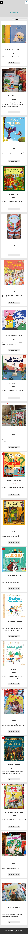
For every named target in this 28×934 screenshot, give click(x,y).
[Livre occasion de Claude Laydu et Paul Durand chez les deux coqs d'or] (14, 891)
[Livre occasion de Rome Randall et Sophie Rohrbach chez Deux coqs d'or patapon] (14, 367)
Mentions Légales (9, 930)
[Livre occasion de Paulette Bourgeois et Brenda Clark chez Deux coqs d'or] (14, 178)
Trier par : (9, 19)
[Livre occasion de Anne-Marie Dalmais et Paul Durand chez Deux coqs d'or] (14, 796)
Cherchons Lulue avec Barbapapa (14, 335)
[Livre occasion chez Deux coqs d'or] (14, 226)
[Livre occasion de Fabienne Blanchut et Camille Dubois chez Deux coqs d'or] (14, 272)
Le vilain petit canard (14, 383)
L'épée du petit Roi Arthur (14, 145)
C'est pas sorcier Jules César (14, 575)
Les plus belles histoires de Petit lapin (14, 812)
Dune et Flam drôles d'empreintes (13, 621)
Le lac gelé (14, 669)
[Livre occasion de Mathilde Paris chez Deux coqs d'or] (14, 464)
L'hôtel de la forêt (14, 860)
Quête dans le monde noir (14, 764)
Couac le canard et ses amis (14, 431)
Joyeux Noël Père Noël (14, 242)
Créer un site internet (14, 932)
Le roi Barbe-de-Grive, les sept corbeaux (14, 95)
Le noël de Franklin (14, 194)
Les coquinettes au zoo (14, 288)
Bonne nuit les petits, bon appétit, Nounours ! (14, 717)
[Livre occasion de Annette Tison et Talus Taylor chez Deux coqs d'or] (14, 320)
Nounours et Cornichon (14, 907)
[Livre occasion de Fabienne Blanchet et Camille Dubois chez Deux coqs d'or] (14, 606)
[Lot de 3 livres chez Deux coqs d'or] (14, 34)
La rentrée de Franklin (14, 528)
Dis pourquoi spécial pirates (14, 480)
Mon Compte (18, 930)
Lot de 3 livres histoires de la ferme (14, 49)
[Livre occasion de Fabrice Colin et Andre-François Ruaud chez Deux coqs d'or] (14, 748)
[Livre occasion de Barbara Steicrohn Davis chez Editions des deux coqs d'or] (14, 844)
